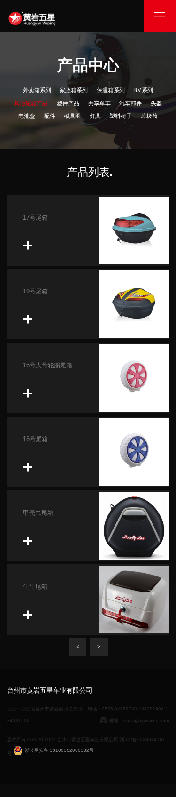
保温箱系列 (111, 90)
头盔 (156, 103)
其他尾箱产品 (31, 103)
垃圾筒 (149, 116)
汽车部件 (130, 103)
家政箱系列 (74, 90)
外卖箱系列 (37, 90)
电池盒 (26, 116)
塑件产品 (68, 103)
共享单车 (99, 103)
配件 (49, 116)
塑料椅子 (120, 116)
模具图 (72, 116)
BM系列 (143, 90)
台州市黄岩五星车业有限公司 (87, 739)
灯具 (95, 116)
